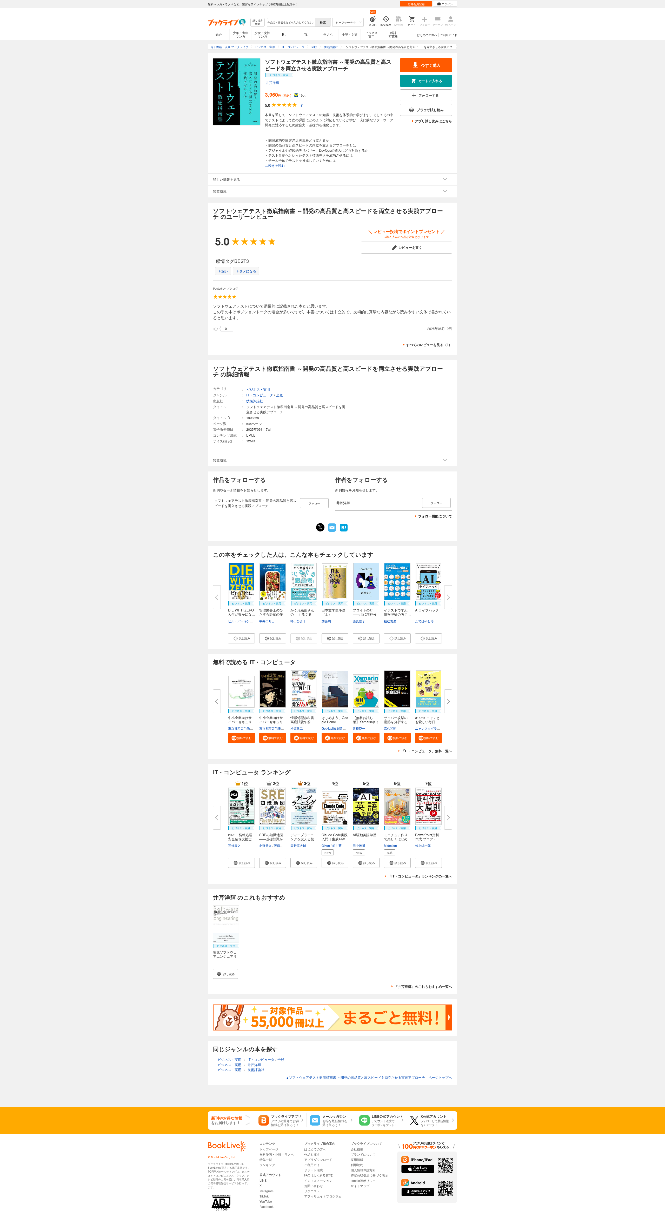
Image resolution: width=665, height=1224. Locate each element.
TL (306, 34)
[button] (241, 638)
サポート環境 (313, 1170)
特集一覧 (266, 1159)
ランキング (267, 1164)
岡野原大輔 (298, 845)
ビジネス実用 (371, 34)
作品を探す (312, 1154)
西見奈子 (359, 621)
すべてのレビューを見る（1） (429, 344)
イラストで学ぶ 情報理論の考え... (397, 612)
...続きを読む (275, 166)
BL (284, 34)
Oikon (326, 845)
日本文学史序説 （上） (335, 612)
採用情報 (357, 1159)
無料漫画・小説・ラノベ (277, 1154)
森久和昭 (390, 728)
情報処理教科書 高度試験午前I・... (302, 721)
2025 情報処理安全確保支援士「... (240, 839)
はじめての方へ (427, 35)
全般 (279, 395)
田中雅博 (359, 845)
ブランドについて (363, 1154)
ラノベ (327, 34)
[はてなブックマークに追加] (343, 531)
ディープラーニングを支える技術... (302, 839)
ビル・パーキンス (240, 621)
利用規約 (357, 1164)
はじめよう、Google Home (335, 719)
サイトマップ (360, 1185)
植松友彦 (390, 621)
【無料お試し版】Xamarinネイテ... (366, 721)
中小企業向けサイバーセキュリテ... (240, 721)
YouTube (266, 1201)
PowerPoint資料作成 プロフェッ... (427, 839)
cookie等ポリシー (363, 1180)
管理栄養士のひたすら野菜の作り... (271, 614)
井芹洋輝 (272, 82)
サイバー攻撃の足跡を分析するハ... (396, 721)
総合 (219, 34)
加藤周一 (328, 621)
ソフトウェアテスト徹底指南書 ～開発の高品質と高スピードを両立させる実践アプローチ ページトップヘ (369, 1077)
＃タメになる (246, 271)
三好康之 (234, 845)
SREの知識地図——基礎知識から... (271, 839)
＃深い (223, 271)
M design (390, 845)
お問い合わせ (313, 1185)
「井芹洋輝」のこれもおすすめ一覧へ (423, 986)
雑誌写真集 (393, 34)
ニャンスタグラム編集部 (432, 728)
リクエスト (312, 1191)
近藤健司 (280, 845)
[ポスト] (320, 527)
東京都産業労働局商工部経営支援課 (253, 728)
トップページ (269, 1149)
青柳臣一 (359, 728)
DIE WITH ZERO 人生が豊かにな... (242, 612)
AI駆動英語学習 (364, 834)
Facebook (267, 1206)
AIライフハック (427, 610)
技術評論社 (254, 400)
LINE (263, 1180)
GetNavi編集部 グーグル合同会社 (345, 728)
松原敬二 (296, 728)
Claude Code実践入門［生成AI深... (335, 836)
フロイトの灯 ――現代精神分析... (364, 614)
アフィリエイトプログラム (323, 1196)
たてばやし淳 (424, 621)
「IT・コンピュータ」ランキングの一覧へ (420, 876)
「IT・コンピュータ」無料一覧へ (427, 750)
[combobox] (290, 22)
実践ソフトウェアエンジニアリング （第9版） (225, 956)
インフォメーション (318, 1180)
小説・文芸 (349, 34)
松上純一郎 (423, 845)
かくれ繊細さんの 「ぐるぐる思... (302, 614)
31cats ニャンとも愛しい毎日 (427, 719)
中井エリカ (267, 621)
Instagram (267, 1191)
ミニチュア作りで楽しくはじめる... (396, 839)
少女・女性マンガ (262, 34)
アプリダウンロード (318, 1159)
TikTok (264, 1196)
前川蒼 (337, 845)
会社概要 (357, 1149)
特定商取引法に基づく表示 (369, 1175)
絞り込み (257, 22)
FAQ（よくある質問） (319, 1175)
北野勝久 (265, 845)
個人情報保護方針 (363, 1170)
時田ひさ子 (298, 621)
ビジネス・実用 (258, 389)
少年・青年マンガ (240, 34)
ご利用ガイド (448, 35)
